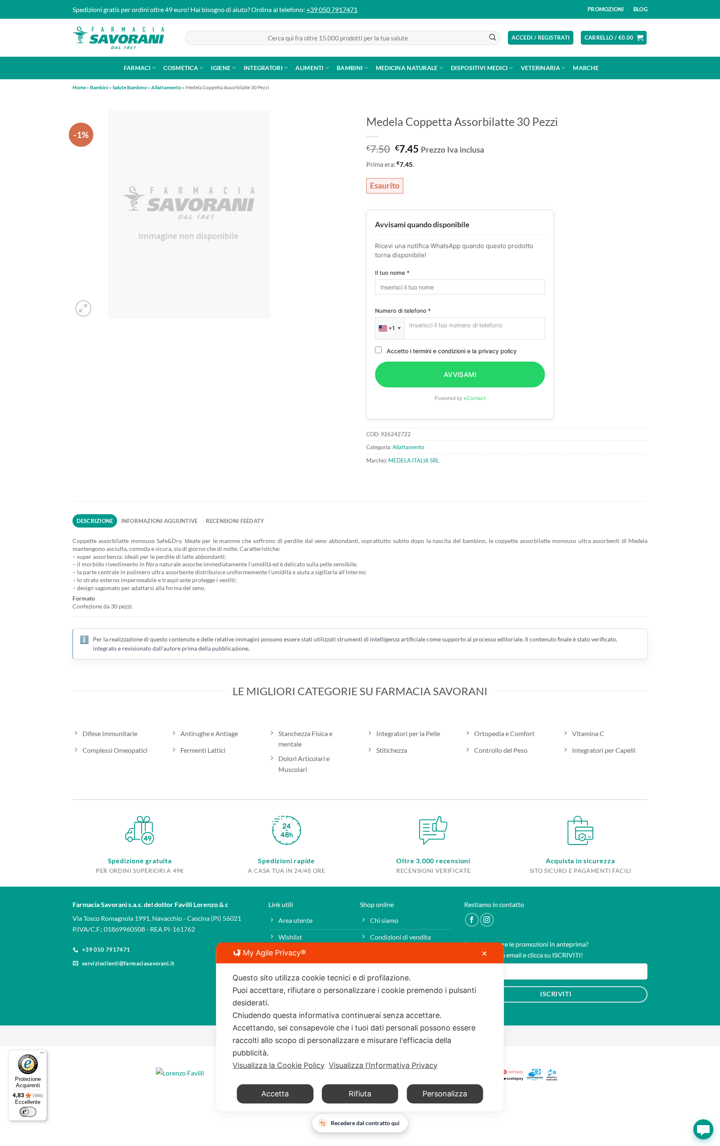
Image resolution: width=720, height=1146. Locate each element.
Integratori (263, 67)
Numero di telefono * (403, 310)
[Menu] (42, 1055)
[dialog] (360, 1027)
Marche (586, 67)
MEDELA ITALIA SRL (413, 460)
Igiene (220, 67)
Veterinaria (540, 67)
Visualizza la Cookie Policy (278, 1065)
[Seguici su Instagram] (487, 920)
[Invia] (492, 38)
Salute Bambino (129, 87)
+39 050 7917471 (332, 9)
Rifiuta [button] (360, 1093)
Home (79, 87)
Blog (640, 9)
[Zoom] (83, 308)
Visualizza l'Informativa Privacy (383, 1065)
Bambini (349, 67)
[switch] (28, 1112)
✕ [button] (484, 953)
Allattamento (166, 87)
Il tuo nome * (392, 272)
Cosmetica (180, 67)
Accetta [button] (275, 1093)
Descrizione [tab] (95, 521)
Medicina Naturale (407, 67)
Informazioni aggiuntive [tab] (159, 521)
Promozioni (606, 9)
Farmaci (137, 67)
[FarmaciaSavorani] (118, 38)
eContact (474, 398)
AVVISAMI (460, 374)
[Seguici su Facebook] (472, 920)
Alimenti (309, 67)
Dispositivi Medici (479, 67)
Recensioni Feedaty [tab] (235, 521)
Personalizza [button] (444, 1093)
